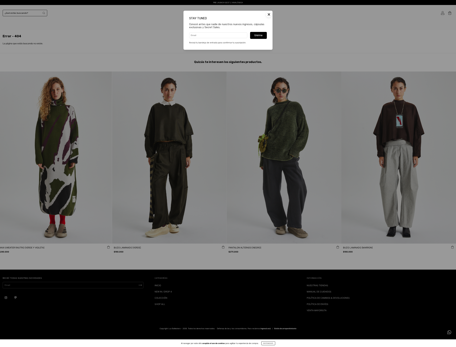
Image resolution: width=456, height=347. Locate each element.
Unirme (258, 35)
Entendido (268, 343)
